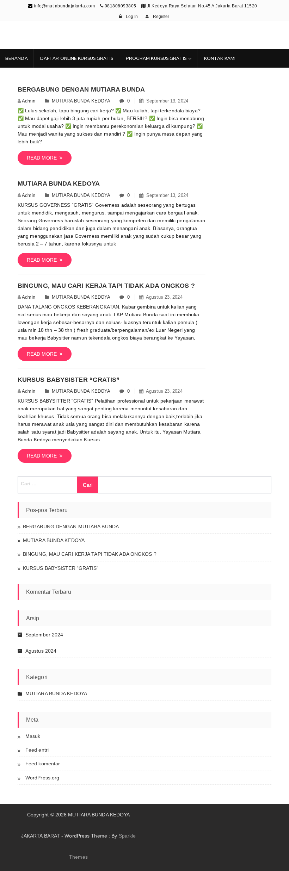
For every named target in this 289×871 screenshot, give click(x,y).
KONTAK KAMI (219, 58)
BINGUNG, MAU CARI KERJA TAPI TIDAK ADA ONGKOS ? (106, 285)
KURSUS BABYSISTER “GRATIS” (69, 379)
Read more (43, 158)
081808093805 (120, 6)
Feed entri (37, 750)
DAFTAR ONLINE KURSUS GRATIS (76, 58)
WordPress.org (42, 777)
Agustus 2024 (40, 651)
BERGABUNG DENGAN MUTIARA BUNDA (81, 89)
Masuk (33, 736)
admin (28, 101)
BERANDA (16, 58)
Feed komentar (42, 763)
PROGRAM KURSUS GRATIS (156, 58)
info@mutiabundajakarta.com (64, 6)
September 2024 (44, 634)
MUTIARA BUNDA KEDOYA (81, 101)
